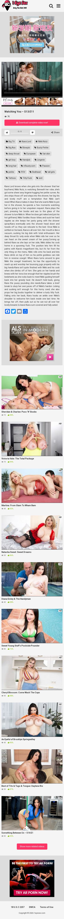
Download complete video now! (33, 122)
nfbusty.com (29, 166)
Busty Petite (42, 147)
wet (40, 178)
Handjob (26, 160)
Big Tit (11, 141)
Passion (46, 166)
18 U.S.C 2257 (17, 907)
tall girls (51, 172)
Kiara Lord (26, 141)
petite (11, 172)
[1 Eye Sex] (14, 6)
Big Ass (11, 147)
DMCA (32, 907)
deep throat (13, 153)
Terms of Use (46, 907)
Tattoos (12, 178)
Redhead (36, 172)
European (31, 153)
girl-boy (11, 160)
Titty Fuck (27, 178)
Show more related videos (32, 846)
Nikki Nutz (42, 141)
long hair (12, 166)
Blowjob (26, 147)
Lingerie (41, 160)
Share (56, 132)
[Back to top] (58, 913)
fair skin (46, 153)
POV (23, 172)
